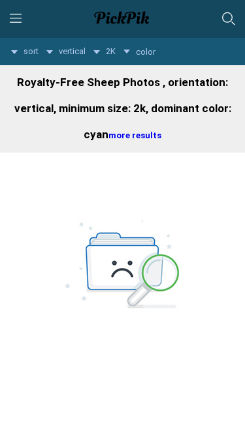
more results (134, 135)
